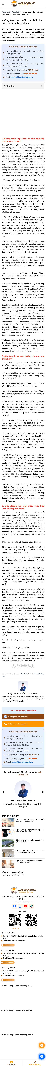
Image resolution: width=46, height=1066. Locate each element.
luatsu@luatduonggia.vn (22, 77)
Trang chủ (6, 12)
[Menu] (3, 3)
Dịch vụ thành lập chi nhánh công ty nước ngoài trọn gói (30, 861)
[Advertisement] (23, 114)
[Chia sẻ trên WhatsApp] (13, 666)
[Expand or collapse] (41, 86)
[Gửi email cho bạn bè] (25, 666)
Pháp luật (15, 12)
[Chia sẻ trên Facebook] (17, 666)
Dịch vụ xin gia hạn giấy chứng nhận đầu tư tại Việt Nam (30, 831)
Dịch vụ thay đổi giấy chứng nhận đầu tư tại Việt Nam (30, 841)
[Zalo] (42, 1057)
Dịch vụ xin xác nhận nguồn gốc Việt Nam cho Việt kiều (30, 820)
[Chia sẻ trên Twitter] (21, 666)
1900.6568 (33, 70)
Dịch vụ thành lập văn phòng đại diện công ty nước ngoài (30, 851)
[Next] (42, 792)
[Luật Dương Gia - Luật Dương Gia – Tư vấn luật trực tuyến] (23, 4)
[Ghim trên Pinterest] (29, 666)
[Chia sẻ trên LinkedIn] (32, 666)
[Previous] (4, 792)
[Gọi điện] (42, 1045)
